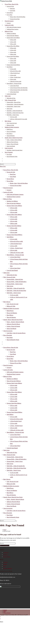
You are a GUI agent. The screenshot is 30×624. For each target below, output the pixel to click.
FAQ (4, 566)
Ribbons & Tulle (11, 306)
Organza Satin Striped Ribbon (14, 234)
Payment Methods (7, 568)
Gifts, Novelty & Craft (12, 304)
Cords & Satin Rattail (12, 270)
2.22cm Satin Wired (15, 257)
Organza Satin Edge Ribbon (14, 225)
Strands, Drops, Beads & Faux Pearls (12, 319)
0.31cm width (13, 239)
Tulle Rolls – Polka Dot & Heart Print (16, 290)
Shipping (5, 562)
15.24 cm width (14, 295)
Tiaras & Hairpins (11, 317)
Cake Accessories (7, 330)
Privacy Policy (6, 556)
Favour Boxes (10, 178)
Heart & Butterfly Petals (13, 339)
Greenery (9, 190)
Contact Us (5, 552)
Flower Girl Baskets (12, 313)
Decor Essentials (7, 335)
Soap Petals (13, 176)
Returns (5, 564)
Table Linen (6, 272)
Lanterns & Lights (8, 192)
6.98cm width (13, 223)
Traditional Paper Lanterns (13, 196)
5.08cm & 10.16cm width (16, 252)
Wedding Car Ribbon (12, 201)
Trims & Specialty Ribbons (14, 203)
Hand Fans (13, 174)
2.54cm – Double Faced (16, 248)
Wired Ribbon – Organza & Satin (15, 254)
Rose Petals (10, 337)
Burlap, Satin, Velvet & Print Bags (19, 183)
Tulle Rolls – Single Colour (14, 292)
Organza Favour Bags (15, 185)
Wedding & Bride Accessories (11, 308)
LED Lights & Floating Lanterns (15, 194)
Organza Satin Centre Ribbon (14, 205)
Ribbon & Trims (7, 199)
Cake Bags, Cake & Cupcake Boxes (16, 333)
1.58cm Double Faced (16, 243)
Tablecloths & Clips (12, 275)
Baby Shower (6, 301)
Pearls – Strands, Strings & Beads (15, 322)
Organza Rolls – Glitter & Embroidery (16, 281)
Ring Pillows (10, 315)
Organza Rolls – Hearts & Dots (15, 279)
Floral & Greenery (8, 187)
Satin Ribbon (10, 237)
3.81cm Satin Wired (15, 268)
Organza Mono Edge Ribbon (14, 214)
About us (5, 554)
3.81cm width (13, 212)
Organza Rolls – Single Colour (15, 284)
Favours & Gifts (11, 172)
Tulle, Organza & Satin (9, 277)
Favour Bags (10, 181)
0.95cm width (13, 208)
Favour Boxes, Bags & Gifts (10, 170)
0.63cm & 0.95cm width (16, 241)
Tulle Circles (10, 286)
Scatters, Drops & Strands (13, 326)
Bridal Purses (10, 310)
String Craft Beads (11, 328)
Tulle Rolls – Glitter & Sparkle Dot (16, 288)
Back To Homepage (4, 545)
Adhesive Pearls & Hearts (13, 324)
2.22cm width (13, 210)
